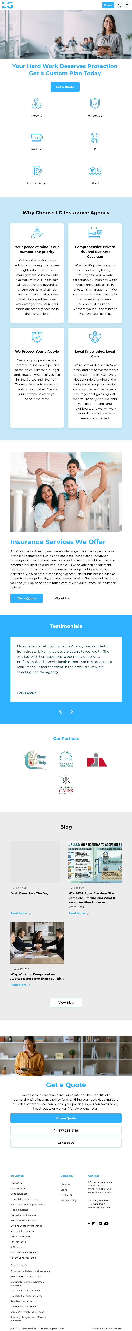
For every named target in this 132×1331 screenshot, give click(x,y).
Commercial (19, 1265)
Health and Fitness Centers (25, 1276)
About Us (62, 598)
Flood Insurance (19, 1209)
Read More (18, 913)
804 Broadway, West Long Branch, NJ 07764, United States (100, 1189)
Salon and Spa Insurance (24, 1306)
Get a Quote (65, 87)
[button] (127, 5)
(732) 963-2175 (100, 1204)
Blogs (64, 1189)
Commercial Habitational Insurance (30, 1271)
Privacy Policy (68, 1200)
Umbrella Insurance (21, 1236)
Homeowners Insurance (23, 1220)
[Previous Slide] (60, 712)
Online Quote (66, 1118)
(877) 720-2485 (101, 1207)
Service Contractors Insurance (27, 1312)
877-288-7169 (68, 1130)
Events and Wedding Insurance (27, 1204)
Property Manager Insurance (26, 1296)
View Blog (66, 1002)
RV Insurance (17, 1247)
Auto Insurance (18, 1188)
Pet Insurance (18, 1241)
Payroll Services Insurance (25, 1290)
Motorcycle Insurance (22, 1231)
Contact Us (66, 1143)
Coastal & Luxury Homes (24, 1199)
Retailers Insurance (21, 1301)
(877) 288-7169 (100, 1200)
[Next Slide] (71, 712)
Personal (16, 1182)
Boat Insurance (18, 1193)
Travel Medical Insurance (24, 1252)
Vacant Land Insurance (23, 1257)
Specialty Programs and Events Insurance (28, 1319)
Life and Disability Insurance (26, 1225)
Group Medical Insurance (24, 1215)
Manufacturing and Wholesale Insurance (27, 1283)
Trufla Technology (113, 1328)
